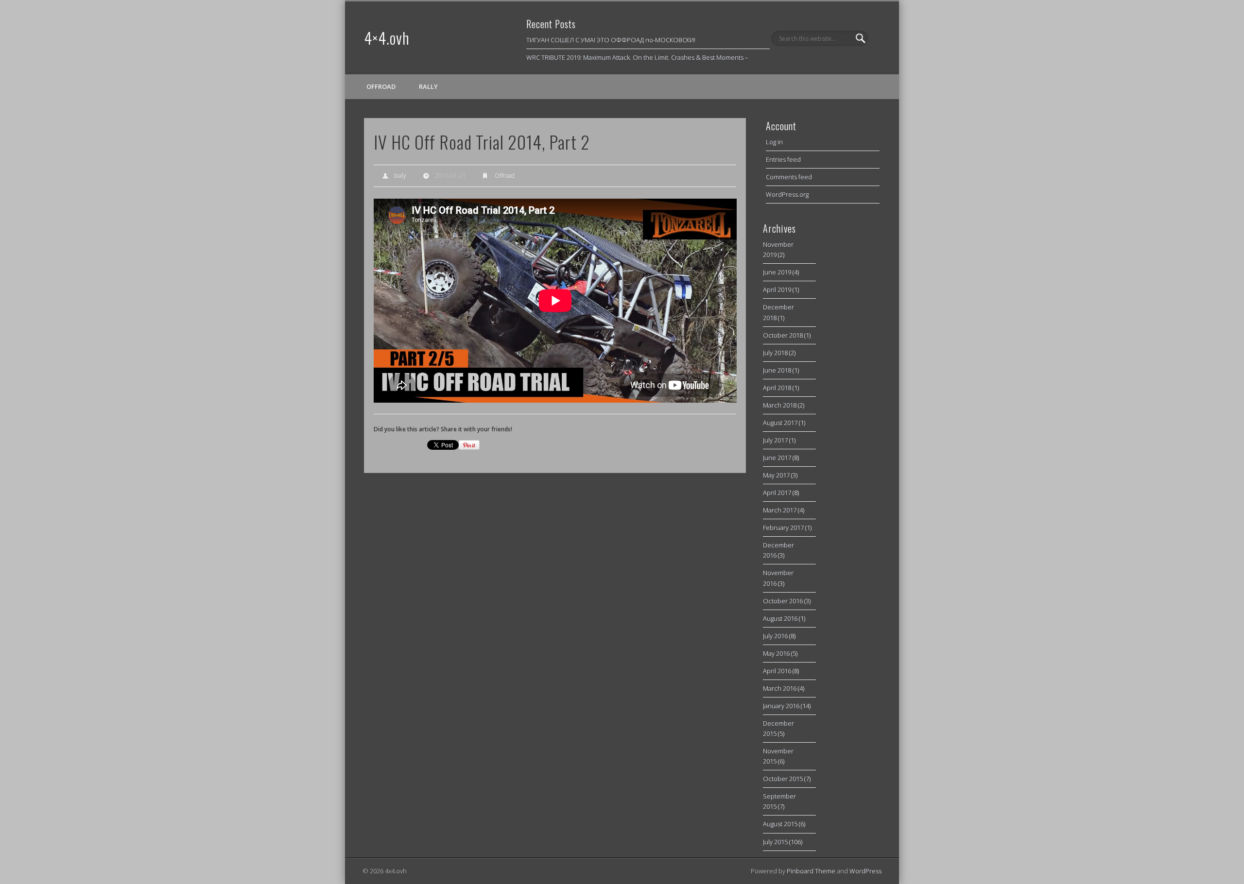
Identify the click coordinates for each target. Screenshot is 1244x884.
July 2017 (775, 440)
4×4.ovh (387, 37)
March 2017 (779, 510)
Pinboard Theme (811, 871)
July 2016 (775, 635)
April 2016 (777, 670)
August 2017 (780, 422)
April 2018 (777, 387)
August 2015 (780, 823)
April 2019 (777, 289)
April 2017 (777, 492)
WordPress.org (787, 194)
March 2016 (779, 688)
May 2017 (776, 475)
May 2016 (776, 653)
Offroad (381, 86)
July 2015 (775, 841)
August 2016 (780, 618)
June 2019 (777, 272)
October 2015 (783, 778)
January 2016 (781, 705)
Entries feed (783, 159)
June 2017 (777, 457)
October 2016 (783, 600)
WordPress (865, 871)
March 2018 (779, 405)
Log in (774, 141)
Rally (428, 86)
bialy (400, 175)
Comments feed (789, 176)
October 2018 (783, 335)
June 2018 (777, 370)
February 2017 (783, 527)
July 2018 (775, 352)
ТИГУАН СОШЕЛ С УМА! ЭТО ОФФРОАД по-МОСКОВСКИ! (610, 39)
